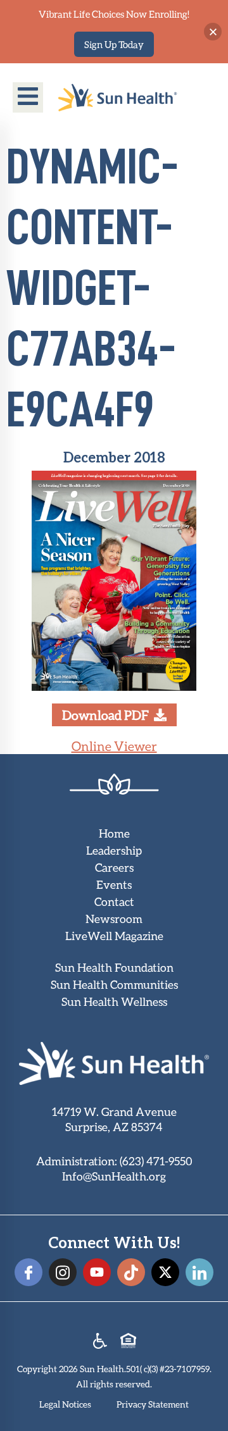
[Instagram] (63, 1272)
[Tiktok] (131, 1272)
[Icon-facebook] (28, 1272)
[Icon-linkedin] (199, 1272)
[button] (28, 97)
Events (114, 884)
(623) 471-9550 (156, 1161)
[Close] (213, 31)
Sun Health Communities (114, 984)
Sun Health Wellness (114, 1001)
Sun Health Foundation (114, 967)
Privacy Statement (153, 1404)
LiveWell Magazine (114, 936)
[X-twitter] (165, 1272)
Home (114, 833)
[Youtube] (97, 1272)
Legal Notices (65, 1404)
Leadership (114, 850)
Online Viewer (114, 745)
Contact (114, 901)
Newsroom (114, 919)
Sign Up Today (114, 44)
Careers (114, 867)
